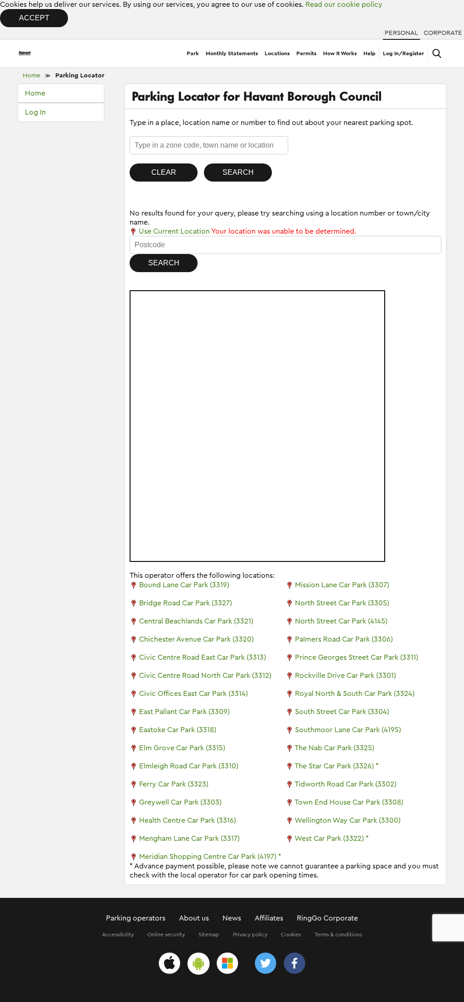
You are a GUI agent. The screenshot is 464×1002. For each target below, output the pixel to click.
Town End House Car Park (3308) (349, 802)
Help (369, 53)
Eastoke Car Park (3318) (177, 730)
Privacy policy (250, 934)
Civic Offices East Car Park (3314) (193, 693)
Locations (277, 53)
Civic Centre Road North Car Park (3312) (205, 675)
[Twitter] (265, 964)
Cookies (291, 934)
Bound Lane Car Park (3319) (184, 585)
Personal (401, 33)
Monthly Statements (232, 53)
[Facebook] (294, 964)
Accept (34, 18)
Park (193, 53)
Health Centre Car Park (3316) (187, 820)
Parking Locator (79, 75)
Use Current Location (173, 231)
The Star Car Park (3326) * (337, 766)
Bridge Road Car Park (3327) (185, 603)
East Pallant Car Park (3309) (184, 711)
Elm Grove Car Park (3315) (182, 748)
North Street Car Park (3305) (342, 603)
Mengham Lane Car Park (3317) (189, 838)
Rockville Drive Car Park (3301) (345, 675)
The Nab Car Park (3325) (334, 748)
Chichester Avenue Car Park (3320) (196, 639)
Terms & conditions (338, 934)
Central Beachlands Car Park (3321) (196, 621)
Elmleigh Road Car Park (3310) (188, 766)
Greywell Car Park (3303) (180, 802)
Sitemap (208, 934)
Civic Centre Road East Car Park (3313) (202, 657)
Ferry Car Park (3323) (173, 784)
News (231, 918)
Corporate (443, 33)
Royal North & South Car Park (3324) (355, 693)
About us (194, 918)
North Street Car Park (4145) (341, 621)
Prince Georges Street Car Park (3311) (356, 657)
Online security (166, 934)
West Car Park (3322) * (332, 838)
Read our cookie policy (343, 4)
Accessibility (118, 934)
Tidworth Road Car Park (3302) (345, 784)
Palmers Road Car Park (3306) (344, 639)
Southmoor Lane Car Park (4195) (348, 730)
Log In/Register (403, 53)
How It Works (340, 53)
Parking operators (135, 918)
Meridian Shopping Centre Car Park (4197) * (210, 856)
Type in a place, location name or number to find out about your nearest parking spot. (271, 122)
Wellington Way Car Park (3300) (348, 820)
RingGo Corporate (327, 918)
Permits (306, 53)
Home (31, 75)
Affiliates (269, 918)
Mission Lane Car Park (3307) (342, 585)
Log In (35, 112)
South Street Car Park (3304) (342, 711)
